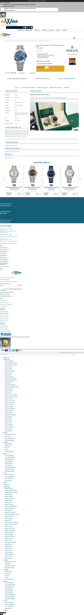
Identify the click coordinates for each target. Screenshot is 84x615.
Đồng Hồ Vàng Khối (9, 440)
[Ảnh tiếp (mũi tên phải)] (2, 614)
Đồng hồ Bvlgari (8, 368)
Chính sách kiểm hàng (4, 315)
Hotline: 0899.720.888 (5, 2)
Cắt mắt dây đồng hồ (4, 263)
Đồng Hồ (36, 30)
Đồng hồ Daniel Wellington (11, 378)
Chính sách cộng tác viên (8, 6)
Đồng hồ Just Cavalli (9, 400)
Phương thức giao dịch (55, 87)
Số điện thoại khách (41, 67)
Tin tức (58, 30)
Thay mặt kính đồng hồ (4, 259)
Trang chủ (21, 30)
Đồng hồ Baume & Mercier (11, 364)
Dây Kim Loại (8, 445)
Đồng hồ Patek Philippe (10, 414)
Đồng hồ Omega (8, 410)
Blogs (1, 268)
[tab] (17, 88)
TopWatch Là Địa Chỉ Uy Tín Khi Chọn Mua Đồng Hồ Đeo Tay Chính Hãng (19, 4)
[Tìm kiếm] (20, 27)
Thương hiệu (28, 30)
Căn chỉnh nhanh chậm (4, 249)
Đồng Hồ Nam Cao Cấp (10, 434)
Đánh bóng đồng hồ (4, 251)
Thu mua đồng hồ (3, 306)
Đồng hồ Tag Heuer (9, 426)
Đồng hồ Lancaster (9, 404)
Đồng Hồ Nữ (8, 436)
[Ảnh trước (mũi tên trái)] (0, 614)
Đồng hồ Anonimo (9, 360)
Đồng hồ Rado (8, 418)
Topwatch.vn (71, 352)
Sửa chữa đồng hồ (3, 247)
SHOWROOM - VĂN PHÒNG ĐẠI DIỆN (42, 78)
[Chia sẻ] (3, 612)
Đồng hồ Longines (9, 406)
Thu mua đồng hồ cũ (4, 261)
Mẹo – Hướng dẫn (9, 478)
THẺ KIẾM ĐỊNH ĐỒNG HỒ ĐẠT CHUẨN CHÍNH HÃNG (17, 78)
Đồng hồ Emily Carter (10, 380)
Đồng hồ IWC (8, 392)
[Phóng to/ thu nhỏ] (0, 612)
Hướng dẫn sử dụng (42, 87)
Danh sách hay (8, 480)
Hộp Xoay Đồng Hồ (9, 451)
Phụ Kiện (44, 30)
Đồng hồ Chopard (9, 376)
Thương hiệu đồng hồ (10, 476)
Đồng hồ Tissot (8, 428)
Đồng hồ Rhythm (9, 420)
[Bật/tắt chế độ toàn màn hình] (2, 612)
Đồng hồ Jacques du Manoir (11, 394)
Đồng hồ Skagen (8, 424)
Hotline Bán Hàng (5, 211)
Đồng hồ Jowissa (9, 398)
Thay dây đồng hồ (3, 255)
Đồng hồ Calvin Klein (9, 370)
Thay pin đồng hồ (3, 257)
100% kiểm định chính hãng (27, 87)
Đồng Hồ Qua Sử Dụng (10, 438)
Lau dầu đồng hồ (3, 253)
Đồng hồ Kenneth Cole (10, 402)
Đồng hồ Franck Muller (10, 384)
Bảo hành (66, 87)
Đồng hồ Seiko (8, 422)
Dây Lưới (7, 447)
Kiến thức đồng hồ (9, 474)
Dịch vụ (51, 30)
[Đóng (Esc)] (5, 612)
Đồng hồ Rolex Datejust (22, 40)
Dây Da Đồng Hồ (8, 443)
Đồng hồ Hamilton (9, 388)
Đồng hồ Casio (8, 374)
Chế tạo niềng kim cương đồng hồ (6, 304)
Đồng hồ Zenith (8, 430)
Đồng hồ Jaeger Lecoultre (11, 396)
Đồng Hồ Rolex (13, 40)
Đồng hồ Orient (8, 412)
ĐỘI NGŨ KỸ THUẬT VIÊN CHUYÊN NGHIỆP (67, 78)
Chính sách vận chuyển (4, 313)
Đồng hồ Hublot (8, 390)
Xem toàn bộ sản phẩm (72, 54)
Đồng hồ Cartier (8, 372)
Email (1, 285)
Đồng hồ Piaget (8, 416)
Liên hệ (64, 30)
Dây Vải (6, 449)
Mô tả (16, 87)
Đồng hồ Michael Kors (10, 408)
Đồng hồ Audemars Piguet (11, 363)
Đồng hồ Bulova (8, 367)
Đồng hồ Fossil (8, 382)
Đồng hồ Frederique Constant (12, 386)
